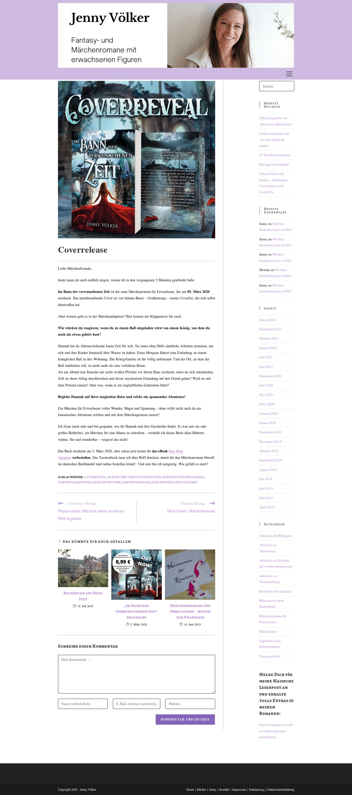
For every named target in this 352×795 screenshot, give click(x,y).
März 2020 (266, 404)
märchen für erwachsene (183, 477)
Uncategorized (269, 656)
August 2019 (268, 469)
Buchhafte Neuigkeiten (275, 591)
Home (190, 789)
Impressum (239, 789)
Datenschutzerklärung (281, 789)
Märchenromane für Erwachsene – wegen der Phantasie (190, 611)
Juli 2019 (265, 479)
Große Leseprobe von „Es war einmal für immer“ (274, 139)
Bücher (201, 789)
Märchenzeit (161, 482)
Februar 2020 (268, 413)
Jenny (212, 789)
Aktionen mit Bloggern (275, 535)
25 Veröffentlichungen (275, 155)
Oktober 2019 (269, 451)
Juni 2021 (266, 366)
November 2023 (270, 329)
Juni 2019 (266, 488)
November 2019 (270, 441)
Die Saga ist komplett (274, 164)
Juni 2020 (266, 385)
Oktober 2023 (269, 338)
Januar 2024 (267, 319)
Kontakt (224, 789)
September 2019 (270, 460)
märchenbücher (106, 482)
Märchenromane (136, 482)
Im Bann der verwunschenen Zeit (134, 477)
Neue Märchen (185, 482)
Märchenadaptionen (75, 482)
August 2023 (268, 347)
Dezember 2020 (270, 376)
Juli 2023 (265, 357)
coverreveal (95, 477)
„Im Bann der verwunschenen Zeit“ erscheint (136, 611)
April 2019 (266, 507)
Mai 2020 (266, 394)
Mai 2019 (266, 497)
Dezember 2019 (270, 432)
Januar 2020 (267, 422)
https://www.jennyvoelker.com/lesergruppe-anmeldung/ (276, 730)
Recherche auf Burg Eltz (83, 596)
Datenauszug (257, 789)
